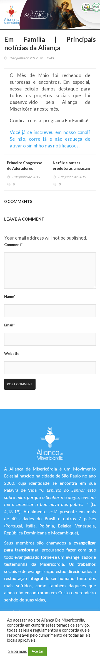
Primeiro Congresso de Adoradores (24, 166)
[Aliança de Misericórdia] (11, 14)
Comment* (13, 244)
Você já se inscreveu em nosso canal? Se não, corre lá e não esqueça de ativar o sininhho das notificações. (50, 139)
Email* (9, 325)
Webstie (11, 353)
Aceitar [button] (37, 651)
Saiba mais (17, 651)
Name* (9, 296)
